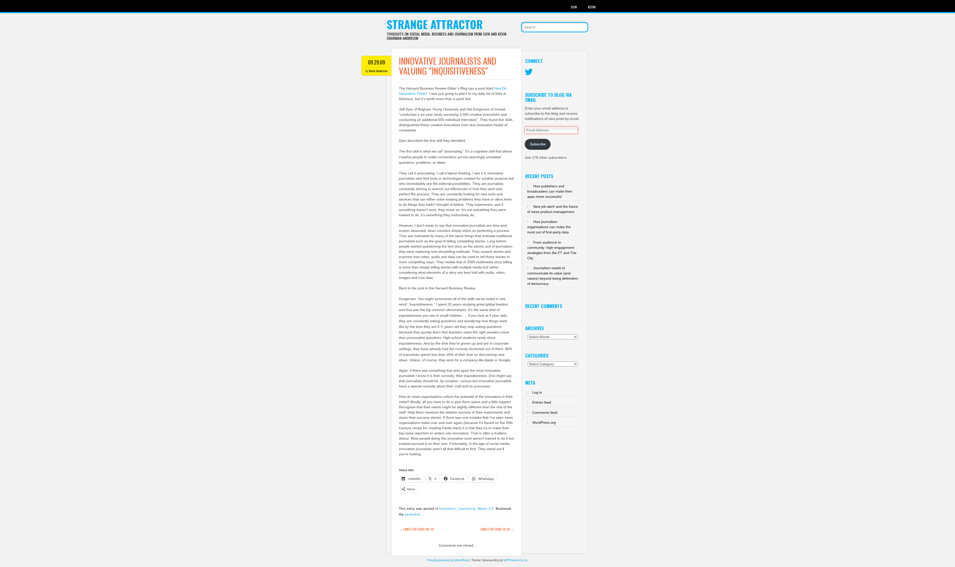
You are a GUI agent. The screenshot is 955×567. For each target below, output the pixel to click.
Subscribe (538, 144)
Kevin (591, 6)
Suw (574, 6)
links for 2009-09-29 (416, 529)
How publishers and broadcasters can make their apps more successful (549, 191)
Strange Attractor (435, 24)
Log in (537, 392)
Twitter (529, 72)
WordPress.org (544, 422)
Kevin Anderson (378, 71)
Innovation (447, 509)
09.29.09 (376, 62)
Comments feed (544, 412)
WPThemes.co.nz (515, 560)
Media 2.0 (485, 509)
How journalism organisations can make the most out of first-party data (549, 227)
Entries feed (541, 402)
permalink (412, 514)
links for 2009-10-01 (497, 529)
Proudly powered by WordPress (448, 560)
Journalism (467, 509)
